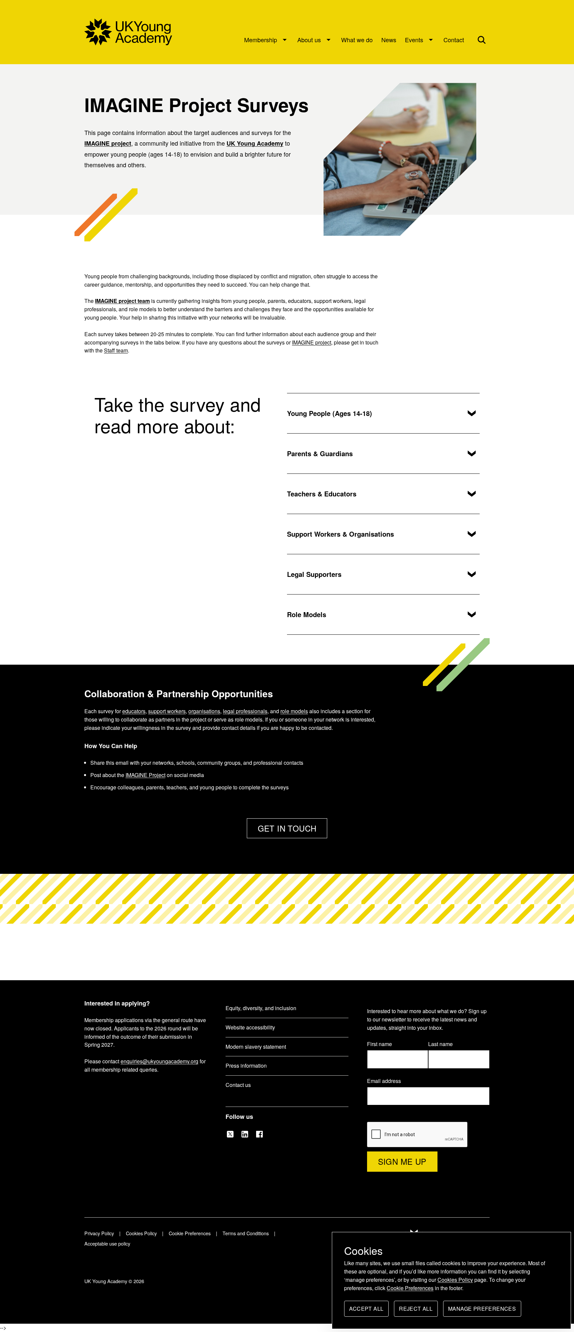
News (388, 39)
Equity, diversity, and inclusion (261, 1008)
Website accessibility (250, 1027)
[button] (482, 40)
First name (379, 1044)
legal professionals (245, 711)
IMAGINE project (107, 143)
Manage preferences (482, 1311)
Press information (246, 1065)
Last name (440, 1044)
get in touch (287, 828)
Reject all (415, 1311)
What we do (357, 39)
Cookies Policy (455, 1279)
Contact (453, 39)
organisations (204, 711)
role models (294, 711)
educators (133, 711)
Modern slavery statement (256, 1046)
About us (309, 39)
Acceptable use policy (107, 1243)
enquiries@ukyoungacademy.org (159, 1061)
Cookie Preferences (410, 1288)
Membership (260, 39)
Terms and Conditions (246, 1233)
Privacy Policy (99, 1233)
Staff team (116, 350)
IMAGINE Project (145, 775)
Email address (387, 1081)
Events (414, 39)
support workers (167, 711)
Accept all (366, 1311)
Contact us (238, 1085)
